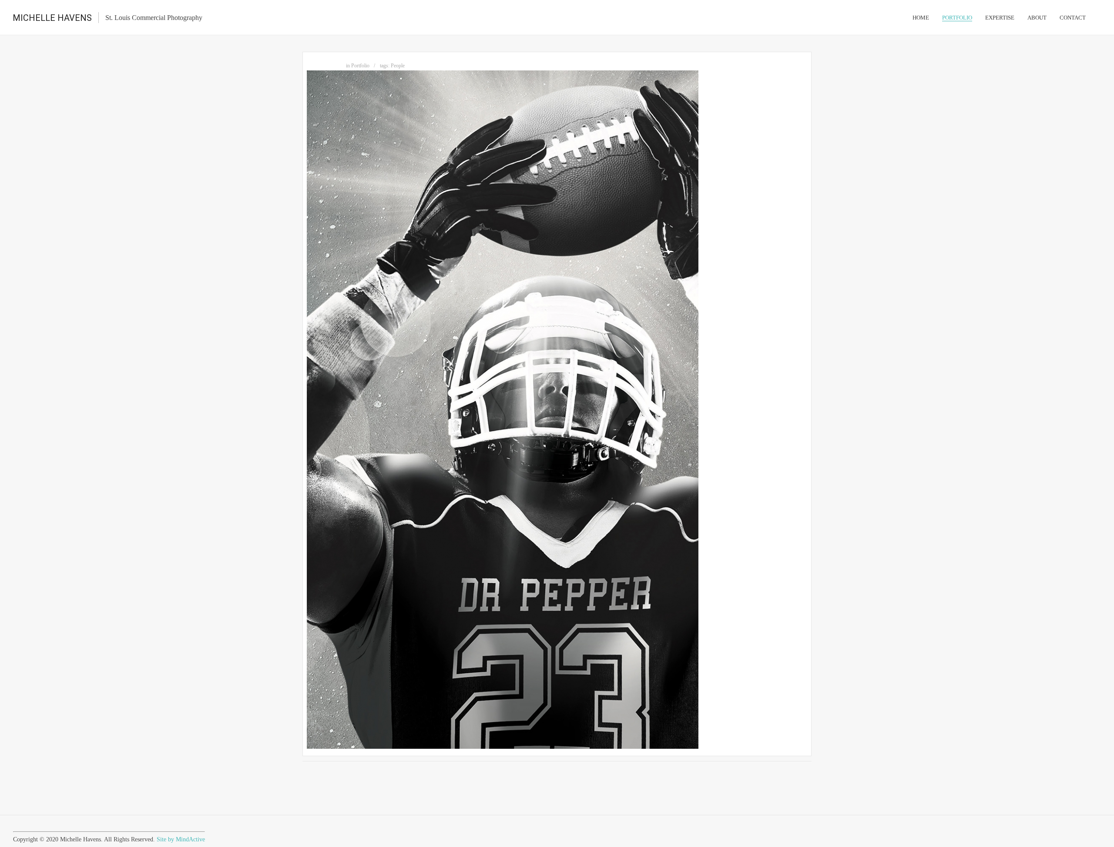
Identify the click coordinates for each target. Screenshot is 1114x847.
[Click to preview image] (502, 747)
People (398, 66)
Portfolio (360, 66)
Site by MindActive (181, 839)
